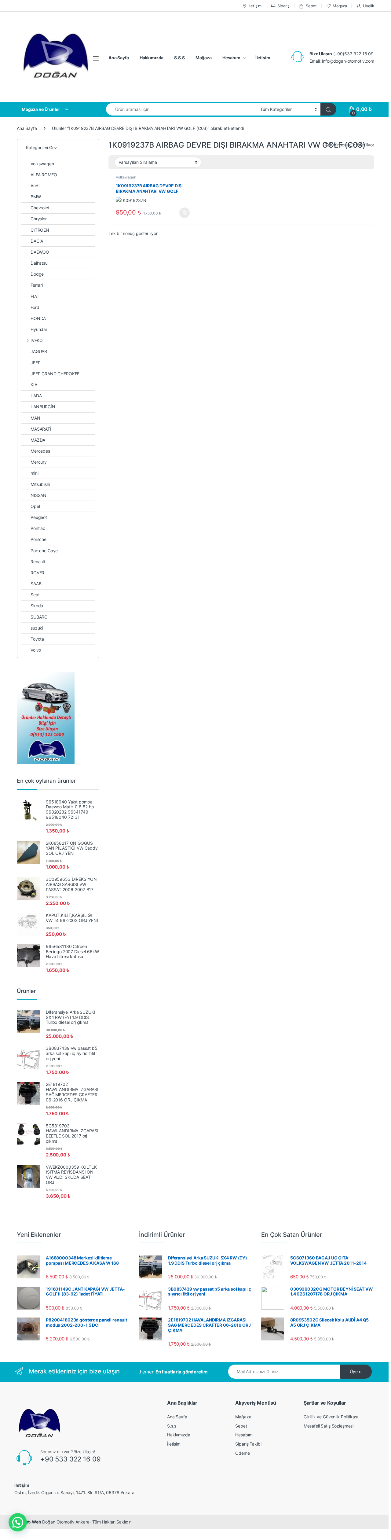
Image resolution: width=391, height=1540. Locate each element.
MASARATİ (41, 429)
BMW (36, 196)
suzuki (37, 627)
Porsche (38, 539)
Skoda (37, 605)
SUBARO (39, 616)
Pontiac (38, 528)
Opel (35, 506)
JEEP (35, 362)
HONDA (38, 318)
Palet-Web (30, 1521)
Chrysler (39, 218)
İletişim (255, 5)
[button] (18, 1522)
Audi (35, 185)
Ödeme (242, 1453)
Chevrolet (40, 207)
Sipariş (283, 5)
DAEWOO (40, 252)
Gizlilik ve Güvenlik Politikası (331, 1416)
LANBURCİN (43, 406)
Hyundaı (39, 329)
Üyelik (368, 5)
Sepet (311, 5)
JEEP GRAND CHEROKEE (55, 373)
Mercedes (40, 451)
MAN (35, 418)
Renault (38, 561)
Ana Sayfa (118, 57)
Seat (35, 594)
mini (34, 473)
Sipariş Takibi (248, 1443)
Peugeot (39, 517)
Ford (35, 307)
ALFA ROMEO (44, 174)
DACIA (37, 241)
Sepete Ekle (183, 213)
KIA (34, 384)
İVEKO (37, 340)
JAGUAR (39, 351)
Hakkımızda (152, 57)
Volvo (36, 649)
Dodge (37, 274)
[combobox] (181, 109)
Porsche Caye (44, 550)
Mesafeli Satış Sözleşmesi (329, 1425)
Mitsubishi (40, 484)
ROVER (37, 572)
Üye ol (356, 1371)
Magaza (340, 5)
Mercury (39, 462)
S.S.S (179, 57)
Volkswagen (126, 177)
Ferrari (37, 285)
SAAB (36, 583)
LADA (36, 395)
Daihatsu (39, 263)
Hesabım (231, 57)
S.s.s (171, 1425)
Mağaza (204, 57)
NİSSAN (38, 495)
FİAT (35, 296)
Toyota (37, 638)
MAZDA (38, 440)
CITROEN (40, 230)
